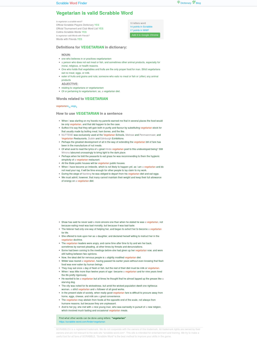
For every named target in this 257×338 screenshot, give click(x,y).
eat (88, 62)
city (68, 285)
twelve (94, 271)
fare (154, 142)
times (108, 246)
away (154, 292)
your (73, 170)
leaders (82, 243)
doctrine (77, 239)
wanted (69, 278)
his (126, 173)
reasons (93, 65)
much (81, 310)
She (64, 236)
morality (98, 225)
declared (117, 236)
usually (70, 131)
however (83, 177)
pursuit (138, 306)
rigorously (81, 275)
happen (100, 124)
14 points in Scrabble (141, 26)
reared (77, 260)
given (124, 250)
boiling (87, 131)
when (74, 156)
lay (126, 170)
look (79, 236)
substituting (134, 127)
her (107, 229)
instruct (145, 236)
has (159, 142)
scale (134, 299)
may (70, 268)
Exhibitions (118, 138)
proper (122, 69)
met (84, 306)
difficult (136, 292)
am (140, 166)
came (108, 243)
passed (108, 260)
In (63, 292)
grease (153, 278)
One (64, 69)
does (79, 62)
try (131, 243)
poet (126, 149)
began (118, 229)
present (72, 292)
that (80, 69)
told (83, 156)
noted (79, 285)
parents (106, 120)
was (72, 120)
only (116, 69)
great (102, 149)
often (142, 76)
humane (66, 303)
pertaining (73, 91)
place (122, 152)
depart (114, 173)
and (107, 62)
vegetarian (109, 91)
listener (70, 229)
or (84, 58)
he (79, 156)
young (102, 306)
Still (161, 149)
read (81, 149)
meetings (99, 250)
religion (157, 306)
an (86, 166)
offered (70, 236)
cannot (104, 177)
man (138, 69)
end (122, 299)
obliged (104, 173)
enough (100, 170)
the (111, 69)
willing (134, 236)
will (90, 127)
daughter (102, 236)
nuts (95, 76)
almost (130, 278)
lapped (138, 278)
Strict (144, 69)
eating (74, 225)
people (117, 170)
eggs (78, 72)
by (126, 127)
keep (138, 177)
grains (84, 76)
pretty (72, 275)
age (110, 271)
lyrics (91, 149)
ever (74, 264)
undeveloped (143, 149)
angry (96, 243)
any (149, 76)
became (118, 271)
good (114, 289)
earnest (81, 246)
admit (75, 177)
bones (107, 131)
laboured (75, 152)
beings (98, 264)
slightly (110, 257)
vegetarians (154, 69)
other (124, 62)
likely (114, 166)
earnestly (127, 306)
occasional (102, 310)
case (117, 124)
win (139, 243)
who (68, 58)
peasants (94, 156)
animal (131, 62)
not (84, 62)
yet (130, 166)
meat (93, 62)
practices (91, 58)
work (143, 170)
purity (108, 127)
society (89, 292)
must (68, 177)
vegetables (89, 69)
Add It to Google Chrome (145, 35)
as (99, 91)
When (65, 120)
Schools (120, 134)
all (103, 142)
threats (118, 246)
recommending (129, 156)
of (69, 76)
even (141, 260)
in (82, 58)
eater (64, 76)
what (67, 149)
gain (94, 127)
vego (74, 106)
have (72, 166)
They (64, 268)
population (130, 285)
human (91, 264)
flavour (120, 127)
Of (63, 91)
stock (155, 127)
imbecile (92, 166)
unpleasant (110, 303)
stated (132, 222)
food (129, 69)
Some (65, 250)
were (89, 243)
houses (86, 163)
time (92, 170)
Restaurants (80, 138)
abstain (87, 299)
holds (75, 69)
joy (74, 306)
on (85, 120)
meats (98, 145)
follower (101, 289)
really (103, 292)
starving (66, 282)
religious (73, 65)
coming (83, 250)
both (100, 127)
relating (65, 87)
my (88, 120)
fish (101, 62)
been (64, 145)
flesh (161, 260)
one (64, 58)
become (80, 166)
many (97, 177)
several (135, 120)
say (76, 127)
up (129, 250)
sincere (105, 222)
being (154, 149)
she (114, 250)
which (102, 166)
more (98, 222)
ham (101, 131)
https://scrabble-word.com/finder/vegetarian (82, 321)
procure (147, 292)
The (64, 229)
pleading (90, 246)
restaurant (94, 159)
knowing (148, 260)
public (78, 163)
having (99, 260)
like (122, 131)
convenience (113, 296)
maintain (112, 177)
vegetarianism (104, 58)
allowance (156, 177)
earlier (119, 260)
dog (73, 282)
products (140, 62)
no (67, 72)
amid (109, 285)
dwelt (139, 285)
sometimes (115, 62)
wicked (120, 285)
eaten (80, 264)
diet (118, 91)
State (72, 163)
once (79, 268)
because (66, 225)
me (121, 120)
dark (116, 152)
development (91, 142)
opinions (92, 253)
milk (87, 72)
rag (78, 170)
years (126, 260)
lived (159, 271)
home (65, 296)
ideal (74, 257)
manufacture (81, 145)
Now (64, 257)
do (162, 166)
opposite (115, 299)
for (158, 62)
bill (147, 142)
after (118, 243)
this (134, 149)
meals (124, 310)
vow (149, 250)
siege (76, 173)
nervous (89, 257)
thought (114, 278)
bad (92, 225)
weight (126, 177)
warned (115, 120)
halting (69, 253)
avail (73, 149)
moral (65, 65)
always (146, 299)
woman (65, 289)
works (121, 289)
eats (116, 76)
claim (131, 170)
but (105, 225)
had (77, 229)
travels (94, 120)
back (148, 243)
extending (124, 142)
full (148, 177)
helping (101, 229)
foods (100, 299)
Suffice (65, 127)
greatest (79, 142)
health (85, 65)
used (93, 134)
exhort (128, 229)
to (71, 87)
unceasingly (86, 152)
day (87, 268)
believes (75, 58)
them (143, 156)
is (106, 166)
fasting (88, 310)
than (116, 222)
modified (119, 257)
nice (96, 306)
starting (79, 120)
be (63, 124)
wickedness (95, 285)
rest (116, 268)
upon (85, 236)
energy (68, 180)
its (87, 285)
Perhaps (66, 142)
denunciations (134, 246)
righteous (152, 285)
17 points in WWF (139, 30)
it (70, 127)
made (77, 131)
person (67, 62)
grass (109, 156)
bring (99, 152)
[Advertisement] (113, 201)
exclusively (84, 134)
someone (104, 76)
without (134, 260)
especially (151, 62)
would (159, 120)
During (65, 173)
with (89, 306)
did (93, 124)
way (113, 142)
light (105, 152)
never (84, 222)
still (63, 253)
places (142, 120)
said (75, 222)
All (63, 163)
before (108, 250)
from (121, 173)
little (77, 271)
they (85, 127)
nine (147, 271)
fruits (102, 69)
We (63, 177)
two (85, 253)
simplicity (66, 159)
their (120, 177)
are (107, 69)
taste (131, 225)
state (79, 292)
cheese (79, 296)
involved (72, 310)
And (64, 306)
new (150, 306)
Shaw (65, 222)
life (66, 232)
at (98, 134)
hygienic (155, 156)
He (63, 278)
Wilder (65, 260)
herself (126, 236)
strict (75, 289)
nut (92, 145)
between (78, 253)
